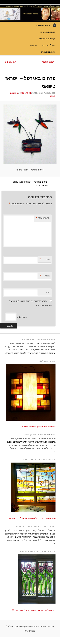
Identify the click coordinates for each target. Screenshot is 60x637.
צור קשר (33, 45)
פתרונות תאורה (43, 25)
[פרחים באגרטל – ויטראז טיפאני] (30, 134)
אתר (48, 292)
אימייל (45, 275)
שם (45, 259)
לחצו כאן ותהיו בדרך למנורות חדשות (39, 426)
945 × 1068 (25, 92)
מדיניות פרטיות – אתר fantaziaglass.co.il (35, 626)
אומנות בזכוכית (47, 31)
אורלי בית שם (48, 45)
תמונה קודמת (48, 61)
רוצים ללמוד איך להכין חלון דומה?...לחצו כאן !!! (34, 610)
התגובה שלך (43, 218)
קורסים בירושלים (47, 38)
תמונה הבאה (10, 61)
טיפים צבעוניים (48, 51)
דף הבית (54, 25)
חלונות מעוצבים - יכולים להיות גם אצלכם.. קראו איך (32, 518)
